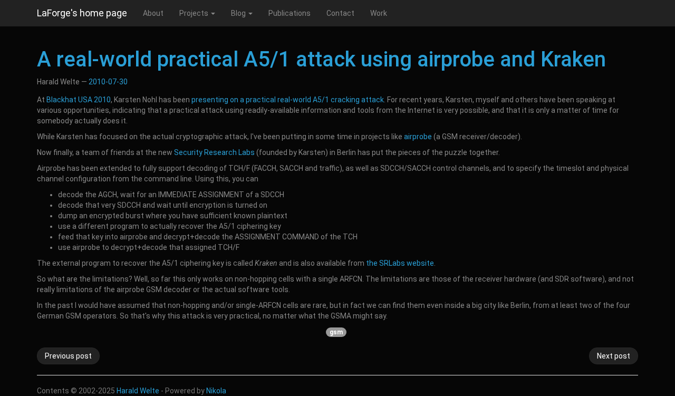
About (153, 13)
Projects (194, 13)
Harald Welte (138, 391)
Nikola (216, 391)
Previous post (68, 356)
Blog (239, 13)
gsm (336, 332)
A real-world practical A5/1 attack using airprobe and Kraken (321, 59)
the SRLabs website (400, 263)
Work (378, 13)
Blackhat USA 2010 (78, 99)
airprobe (418, 136)
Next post (613, 356)
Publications (289, 13)
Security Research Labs (214, 152)
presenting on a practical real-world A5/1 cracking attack (287, 99)
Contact (340, 13)
